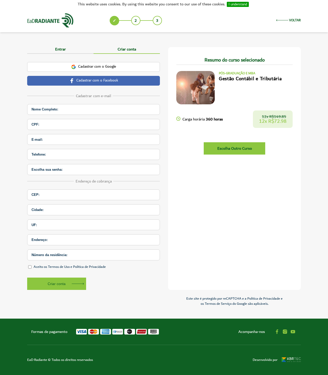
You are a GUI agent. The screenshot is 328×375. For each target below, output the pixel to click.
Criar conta (57, 284)
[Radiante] (50, 20)
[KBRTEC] (291, 360)
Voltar (294, 20)
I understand (238, 4)
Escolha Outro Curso (234, 148)
